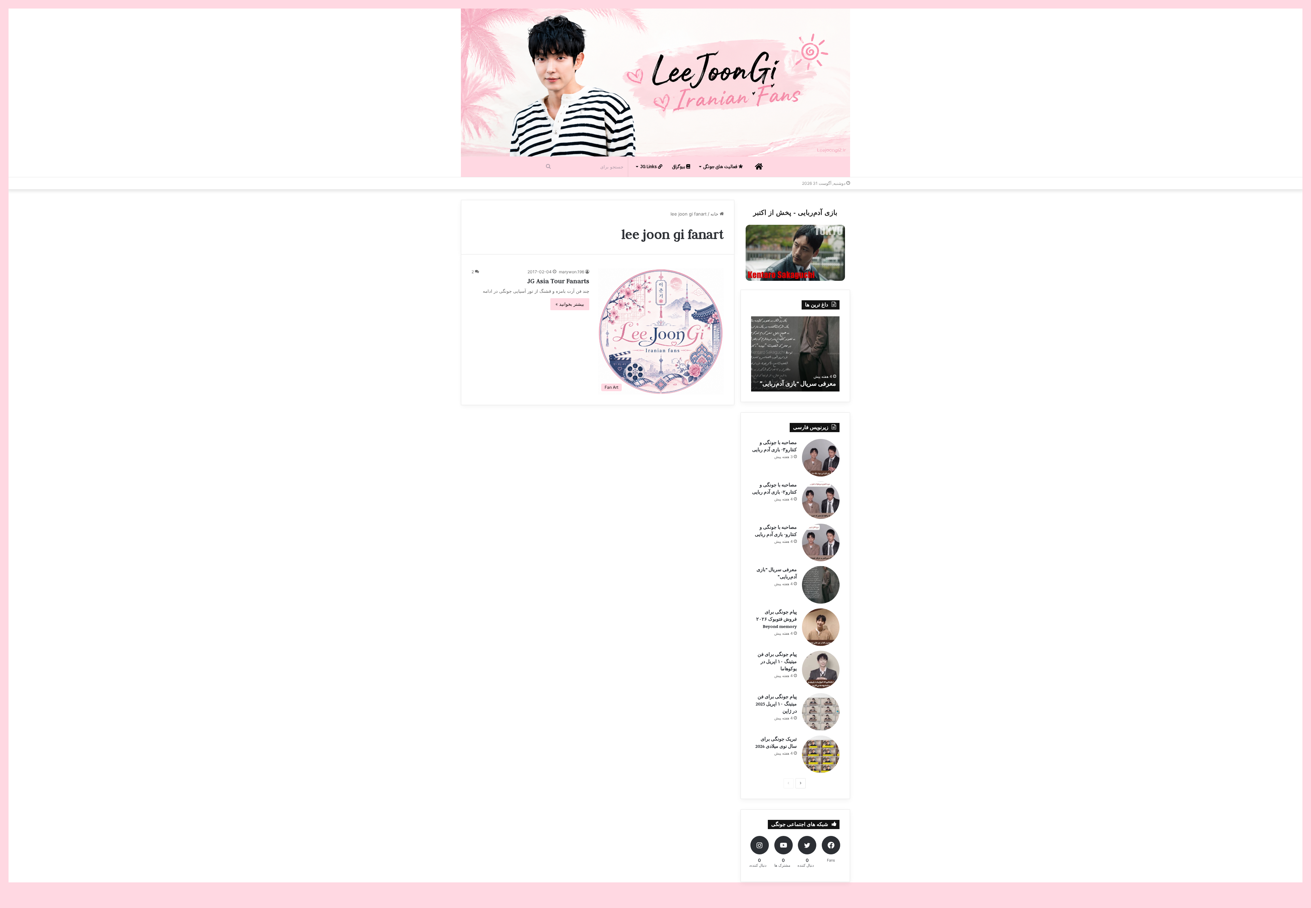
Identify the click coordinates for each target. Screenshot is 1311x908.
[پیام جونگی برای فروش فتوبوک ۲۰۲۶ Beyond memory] (821, 627)
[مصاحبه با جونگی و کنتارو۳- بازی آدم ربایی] (821, 458)
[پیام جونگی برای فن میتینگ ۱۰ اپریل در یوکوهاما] (821, 669)
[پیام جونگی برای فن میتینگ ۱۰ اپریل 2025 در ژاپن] (821, 712)
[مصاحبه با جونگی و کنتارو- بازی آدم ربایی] (821, 542)
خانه (715, 214)
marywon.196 (571, 271)
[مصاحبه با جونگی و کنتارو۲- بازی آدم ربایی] (821, 500)
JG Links (649, 166)
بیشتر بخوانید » (569, 304)
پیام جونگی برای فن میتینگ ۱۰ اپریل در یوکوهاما (777, 661)
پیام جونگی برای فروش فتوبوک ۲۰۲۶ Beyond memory (776, 619)
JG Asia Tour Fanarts (558, 281)
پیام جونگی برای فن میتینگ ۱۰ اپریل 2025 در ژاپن (776, 704)
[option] (795, 353)
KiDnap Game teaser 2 (807, 383)
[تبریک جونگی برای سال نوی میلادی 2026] (821, 754)
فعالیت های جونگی (720, 166)
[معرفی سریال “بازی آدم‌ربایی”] (821, 585)
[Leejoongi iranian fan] (655, 82)
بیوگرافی (679, 166)
